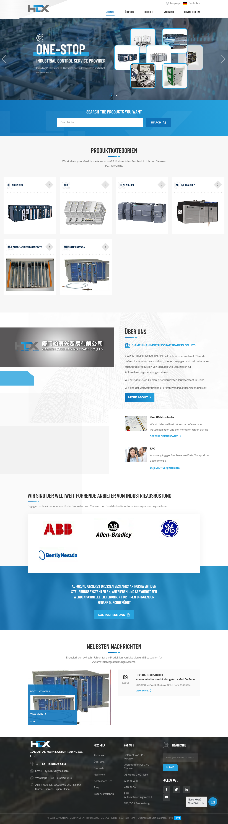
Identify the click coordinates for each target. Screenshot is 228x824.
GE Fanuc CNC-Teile (136, 774)
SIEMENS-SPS (127, 185)
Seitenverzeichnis (104, 794)
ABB (66, 185)
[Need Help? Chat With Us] (212, 801)
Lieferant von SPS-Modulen (135, 757)
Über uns (129, 12)
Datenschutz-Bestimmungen (152, 818)
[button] (111, 95)
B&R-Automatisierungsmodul (138, 795)
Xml (133, 818)
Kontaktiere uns (192, 12)
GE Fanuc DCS (15, 185)
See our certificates (164, 436)
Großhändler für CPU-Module (137, 766)
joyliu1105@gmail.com (166, 468)
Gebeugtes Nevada (74, 247)
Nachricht (169, 12)
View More (36, 714)
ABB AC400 (131, 781)
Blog (96, 787)
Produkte (149, 12)
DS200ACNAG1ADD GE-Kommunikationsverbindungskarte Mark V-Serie (165, 677)
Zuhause (110, 12)
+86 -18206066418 (53, 764)
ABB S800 (130, 787)
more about (138, 397)
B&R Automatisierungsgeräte (24, 247)
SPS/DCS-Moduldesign (137, 803)
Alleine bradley (185, 185)
